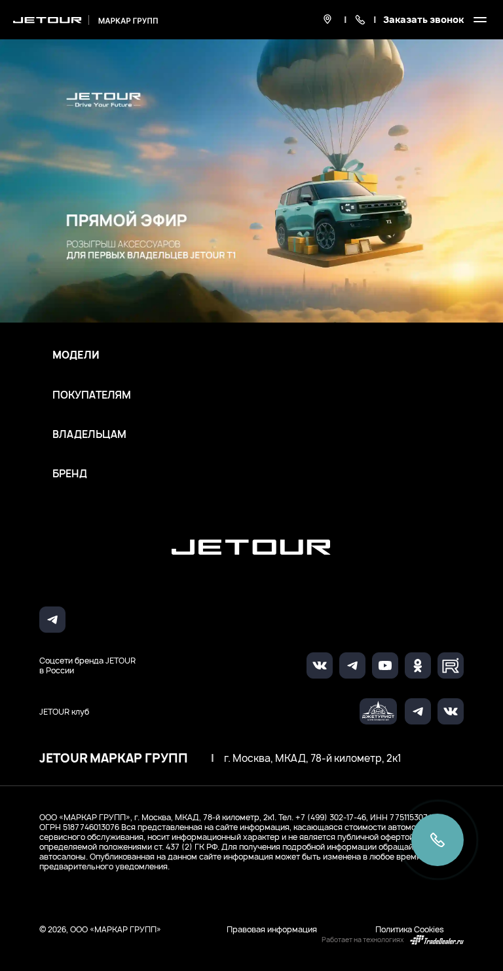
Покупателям (91, 395)
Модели (76, 355)
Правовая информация (272, 929)
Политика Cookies (409, 929)
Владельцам (89, 434)
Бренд (69, 474)
